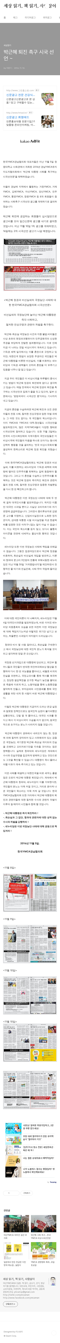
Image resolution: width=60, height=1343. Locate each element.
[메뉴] (54, 6)
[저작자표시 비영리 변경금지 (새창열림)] (37, 1193)
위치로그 (47, 17)
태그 (15, 17)
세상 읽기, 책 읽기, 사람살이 (30, 6)
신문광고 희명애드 (17, 117)
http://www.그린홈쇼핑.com (20, 90)
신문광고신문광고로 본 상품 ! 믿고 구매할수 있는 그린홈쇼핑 (20, 101)
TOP (53, 1333)
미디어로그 (30, 17)
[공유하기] (12, 1193)
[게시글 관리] (16, 1193)
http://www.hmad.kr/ (16, 112)
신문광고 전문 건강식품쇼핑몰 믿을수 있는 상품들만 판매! (19, 95)
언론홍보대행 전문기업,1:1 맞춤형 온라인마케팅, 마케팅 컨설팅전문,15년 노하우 (20, 123)
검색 (47, 6)
